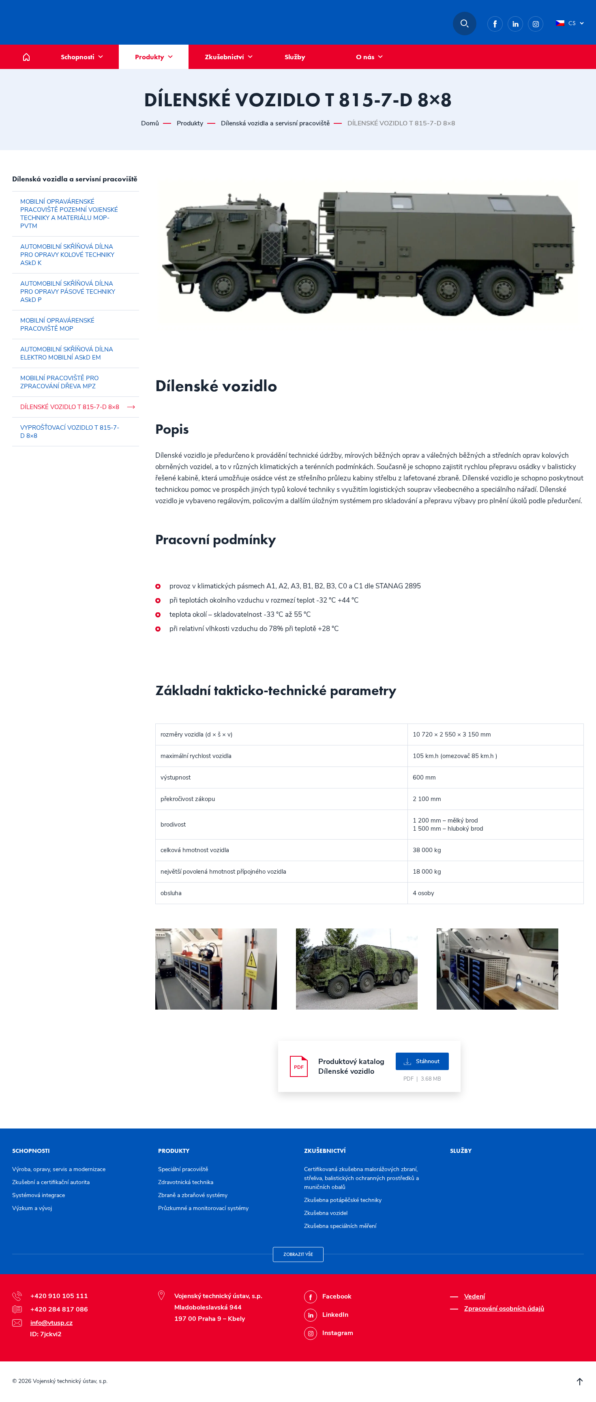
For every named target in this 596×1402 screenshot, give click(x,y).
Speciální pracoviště (183, 1169)
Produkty (149, 56)
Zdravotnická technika (185, 1182)
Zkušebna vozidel (325, 1213)
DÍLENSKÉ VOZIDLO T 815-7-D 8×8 (69, 407)
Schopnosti (77, 56)
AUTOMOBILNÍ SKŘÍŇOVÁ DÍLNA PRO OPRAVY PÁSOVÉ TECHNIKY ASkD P (67, 292)
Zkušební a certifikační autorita (51, 1182)
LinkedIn (335, 1314)
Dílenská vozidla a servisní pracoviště (275, 123)
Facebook (502, 22)
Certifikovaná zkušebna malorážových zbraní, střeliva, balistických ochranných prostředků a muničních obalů (361, 1178)
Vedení (474, 1296)
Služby (295, 56)
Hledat (464, 23)
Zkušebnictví (224, 56)
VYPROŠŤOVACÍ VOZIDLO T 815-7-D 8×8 (69, 432)
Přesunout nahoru (580, 1382)
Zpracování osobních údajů (504, 1308)
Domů (32, 49)
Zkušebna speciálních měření (340, 1226)
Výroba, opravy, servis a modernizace (58, 1169)
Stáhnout (427, 1061)
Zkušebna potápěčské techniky (343, 1200)
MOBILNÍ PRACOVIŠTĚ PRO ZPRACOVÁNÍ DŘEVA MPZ (59, 382)
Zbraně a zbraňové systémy (192, 1195)
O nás (365, 56)
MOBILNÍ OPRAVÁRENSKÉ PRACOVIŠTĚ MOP (57, 325)
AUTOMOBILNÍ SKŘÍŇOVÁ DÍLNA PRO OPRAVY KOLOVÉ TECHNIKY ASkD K (67, 255)
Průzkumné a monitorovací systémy (203, 1208)
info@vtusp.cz (51, 1322)
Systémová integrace (38, 1195)
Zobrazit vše (298, 1254)
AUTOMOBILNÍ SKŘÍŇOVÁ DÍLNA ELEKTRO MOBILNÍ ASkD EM (66, 353)
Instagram (337, 1333)
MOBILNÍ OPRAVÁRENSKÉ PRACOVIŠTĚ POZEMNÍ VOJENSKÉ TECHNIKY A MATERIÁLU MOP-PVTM (69, 214)
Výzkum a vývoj (32, 1208)
